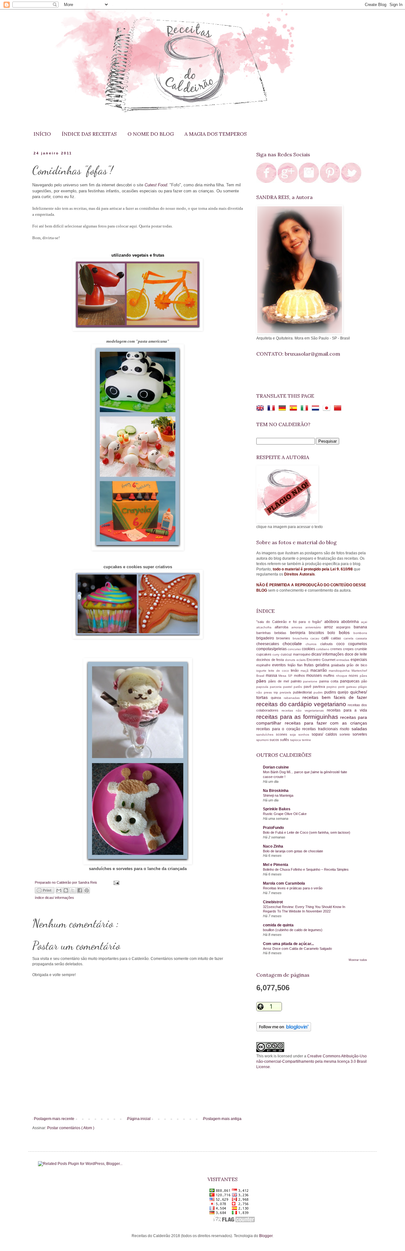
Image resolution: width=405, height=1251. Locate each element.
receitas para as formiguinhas (298, 716)
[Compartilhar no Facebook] (80, 890)
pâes (363, 675)
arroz (330, 627)
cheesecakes (269, 644)
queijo (344, 692)
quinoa (277, 698)
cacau (315, 638)
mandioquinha (340, 670)
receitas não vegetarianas (304, 710)
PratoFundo (273, 827)
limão (296, 670)
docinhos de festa (270, 660)
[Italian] (306, 409)
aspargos (345, 627)
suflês (285, 740)
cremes (336, 649)
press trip (272, 692)
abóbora (332, 621)
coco (342, 644)
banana (360, 627)
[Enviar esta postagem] (115, 882)
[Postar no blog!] (66, 890)
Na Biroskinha (276, 790)
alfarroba (283, 627)
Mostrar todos (358, 960)
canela (350, 638)
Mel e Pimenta (275, 864)
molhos (300, 675)
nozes (354, 675)
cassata (361, 638)
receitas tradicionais (321, 729)
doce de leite (356, 654)
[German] (283, 409)
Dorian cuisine (276, 767)
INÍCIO (42, 134)
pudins (331, 692)
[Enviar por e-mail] (59, 890)
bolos (346, 632)
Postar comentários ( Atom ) (70, 1128)
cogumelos (357, 644)
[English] (261, 409)
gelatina (323, 665)
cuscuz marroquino (296, 654)
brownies (284, 638)
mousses (314, 675)
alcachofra (265, 627)
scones (283, 734)
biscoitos (318, 633)
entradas (343, 660)
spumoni (263, 740)
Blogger (265, 1236)
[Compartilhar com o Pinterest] (87, 890)
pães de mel (279, 681)
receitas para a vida (347, 710)
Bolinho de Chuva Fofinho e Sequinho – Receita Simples (306, 869)
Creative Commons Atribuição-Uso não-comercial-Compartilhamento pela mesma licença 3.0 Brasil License (311, 1061)
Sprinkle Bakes (276, 809)
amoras (298, 627)
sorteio (346, 734)
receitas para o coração (279, 729)
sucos (275, 740)
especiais (359, 659)
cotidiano (323, 649)
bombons (360, 633)
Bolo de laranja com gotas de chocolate (293, 851)
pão (364, 681)
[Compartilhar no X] (73, 890)
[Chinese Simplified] (339, 409)
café (326, 638)
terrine (306, 740)
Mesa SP (286, 675)
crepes (349, 649)
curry (276, 654)
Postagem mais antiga (222, 1119)
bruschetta (301, 638)
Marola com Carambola (284, 883)
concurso (295, 649)
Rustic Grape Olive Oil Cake (285, 814)
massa (272, 675)
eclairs (301, 660)
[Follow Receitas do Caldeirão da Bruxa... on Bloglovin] (283, 1030)
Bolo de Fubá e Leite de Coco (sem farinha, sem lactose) (306, 832)
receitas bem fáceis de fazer (334, 697)
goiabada (338, 665)
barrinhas (265, 633)
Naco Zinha (273, 846)
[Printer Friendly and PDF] (44, 891)
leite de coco (279, 670)
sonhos (305, 734)
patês (298, 686)
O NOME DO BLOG (151, 134)
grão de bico (356, 665)
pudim (319, 692)
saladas (359, 728)
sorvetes (359, 734)
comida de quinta (278, 925)
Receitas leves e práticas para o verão (292, 888)
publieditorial (303, 692)
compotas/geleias (272, 649)
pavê (308, 686)
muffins (329, 675)
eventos (279, 665)
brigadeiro (266, 638)
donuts (290, 660)
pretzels (286, 692)
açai (364, 622)
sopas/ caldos (326, 734)
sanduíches (266, 734)
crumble (361, 649)
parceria (276, 686)
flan (300, 665)
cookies (309, 649)
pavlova (320, 686)
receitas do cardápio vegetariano (302, 704)
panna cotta (329, 681)
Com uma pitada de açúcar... (288, 944)
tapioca (296, 740)
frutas (309, 665)
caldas (337, 638)
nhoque (342, 675)
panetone (311, 681)
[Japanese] (328, 409)
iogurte (262, 670)
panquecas (350, 681)
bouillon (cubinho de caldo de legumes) (292, 930)
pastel (288, 686)
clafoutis (328, 644)
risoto (346, 729)
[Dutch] (317, 409)
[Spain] (295, 409)
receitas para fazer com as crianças (326, 722)
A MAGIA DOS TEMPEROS (215, 134)
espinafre (264, 665)
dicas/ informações (59, 897)
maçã (305, 670)
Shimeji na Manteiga (278, 795)
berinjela (299, 633)
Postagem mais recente (54, 1119)
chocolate (294, 643)
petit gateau (348, 686)
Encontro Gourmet (321, 660)
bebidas (282, 633)
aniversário (314, 627)
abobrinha (351, 621)
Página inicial (139, 1119)
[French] (272, 409)
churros (313, 644)
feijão (292, 665)
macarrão (319, 670)
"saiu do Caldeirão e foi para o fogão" (290, 622)
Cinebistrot (273, 902)
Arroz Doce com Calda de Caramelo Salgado (297, 948)
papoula (263, 686)
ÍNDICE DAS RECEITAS (89, 134)
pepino (332, 686)
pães (262, 680)
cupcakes (264, 654)
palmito (297, 681)
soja (294, 734)
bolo (333, 633)
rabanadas (293, 698)
